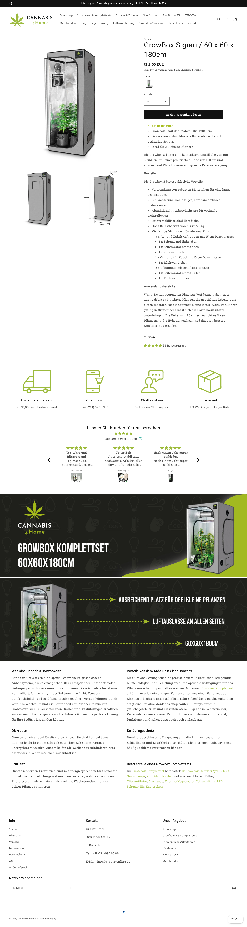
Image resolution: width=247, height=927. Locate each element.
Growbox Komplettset (217, 688)
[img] (123, 433)
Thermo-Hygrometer (180, 781)
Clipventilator (137, 781)
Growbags (156, 781)
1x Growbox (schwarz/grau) (202, 771)
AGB (11, 861)
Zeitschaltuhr (206, 781)
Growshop (169, 829)
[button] (219, 19)
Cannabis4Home (26, 918)
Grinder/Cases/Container (179, 842)
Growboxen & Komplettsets (180, 835)
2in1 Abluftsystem (160, 776)
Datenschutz (17, 854)
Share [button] (152, 337)
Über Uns (15, 835)
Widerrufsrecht (19, 867)
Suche (13, 829)
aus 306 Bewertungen (121, 438)
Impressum (16, 848)
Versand (163, 69)
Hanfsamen (170, 848)
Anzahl (148, 94)
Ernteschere (155, 786)
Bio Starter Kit (172, 854)
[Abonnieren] (70, 888)
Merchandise (171, 861)
